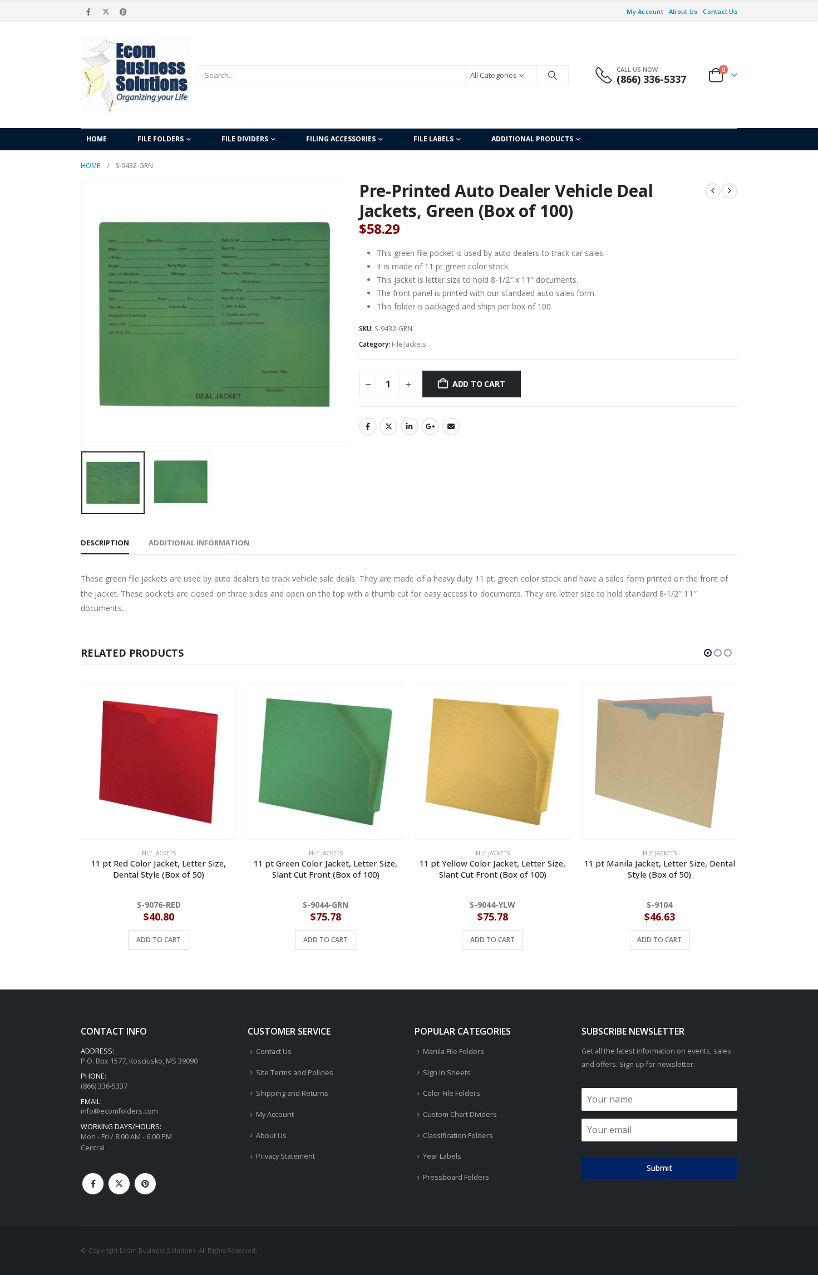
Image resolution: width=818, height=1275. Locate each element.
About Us (683, 11)
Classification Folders (458, 1135)
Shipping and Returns (292, 1093)
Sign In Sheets (447, 1072)
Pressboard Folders (456, 1177)
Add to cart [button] (158, 939)
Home (96, 139)
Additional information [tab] (199, 543)
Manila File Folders (453, 1051)
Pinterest (145, 1184)
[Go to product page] (158, 762)
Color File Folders (451, 1093)
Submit (659, 1168)
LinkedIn (409, 426)
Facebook (368, 426)
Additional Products (532, 139)
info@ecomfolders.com (119, 1111)
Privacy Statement (285, 1156)
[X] (105, 11)
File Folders (160, 139)
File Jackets (409, 344)
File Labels (433, 139)
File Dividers (244, 139)
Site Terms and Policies (294, 1072)
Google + (430, 426)
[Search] (552, 75)
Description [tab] (105, 543)
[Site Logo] (135, 75)
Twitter (388, 426)
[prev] (713, 191)
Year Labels (442, 1156)
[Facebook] (88, 11)
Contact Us (720, 11)
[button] (83, 314)
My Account (645, 11)
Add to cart (478, 383)
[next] (729, 191)
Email (451, 426)
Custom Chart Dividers (460, 1114)
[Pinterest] (123, 11)
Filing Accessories (341, 139)
